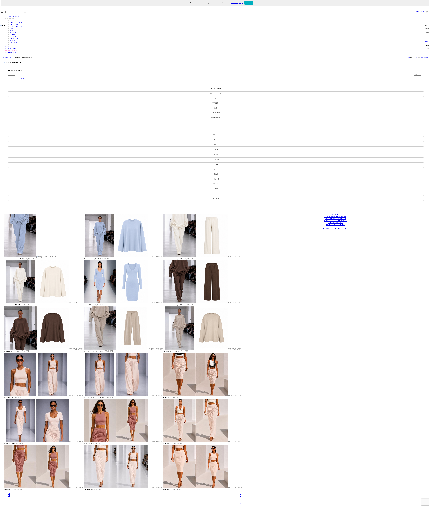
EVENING (216, 103)
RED (216, 169)
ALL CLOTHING (16, 22)
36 (9, 496)
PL (406, 57)
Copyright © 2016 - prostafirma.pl (335, 228)
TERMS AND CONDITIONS (335, 217)
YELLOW (216, 184)
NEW (7, 46)
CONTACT (335, 215)
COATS (13, 36)
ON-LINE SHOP (7, 57)
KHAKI (216, 189)
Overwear (13, 42)
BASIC (216, 108)
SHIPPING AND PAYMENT (335, 219)
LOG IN (419, 12)
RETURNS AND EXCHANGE (335, 221)
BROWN (216, 159)
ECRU (216, 139)
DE (409, 57)
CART (424, 12)
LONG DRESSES (16, 26)
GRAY (216, 149)
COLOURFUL (216, 118)
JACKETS (14, 38)
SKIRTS (13, 34)
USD (416, 57)
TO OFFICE (216, 98)
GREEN (216, 179)
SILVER (216, 199)
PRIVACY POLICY (335, 223)
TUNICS (13, 40)
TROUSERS (14, 30)
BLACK (216, 135)
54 (9, 498)
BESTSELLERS (11, 48)
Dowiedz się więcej (237, 3)
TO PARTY (216, 113)
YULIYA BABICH (12, 16)
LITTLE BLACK (216, 93)
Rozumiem (249, 3)
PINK (216, 164)
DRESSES (14, 24)
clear (22, 78)
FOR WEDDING (215, 88)
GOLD (216, 194)
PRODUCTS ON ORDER (335, 225)
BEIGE (216, 154)
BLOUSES (14, 28)
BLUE (216, 174)
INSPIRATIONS (11, 52)
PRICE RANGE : (15, 70)
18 (9, 494)
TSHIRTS (13, 32)
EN (411, 57)
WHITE (216, 144)
